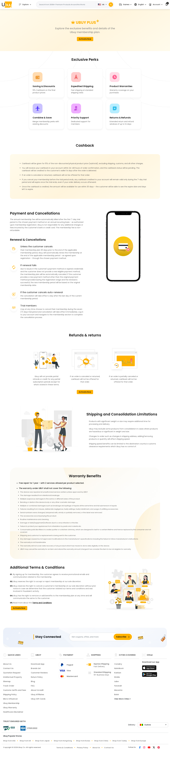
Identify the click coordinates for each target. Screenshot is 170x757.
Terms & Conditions (64, 747)
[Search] (111, 4)
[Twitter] (154, 747)
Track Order (8, 686)
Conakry (118, 664)
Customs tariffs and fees (14, 690)
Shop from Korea (83, 741)
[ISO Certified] (27, 728)
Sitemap (7, 681)
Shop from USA (9, 741)
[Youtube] (149, 747)
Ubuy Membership (11, 703)
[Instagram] (144, 747)
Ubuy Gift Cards (38, 699)
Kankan (117, 672)
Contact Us (8, 668)
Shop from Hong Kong (63, 741)
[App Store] (149, 668)
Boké (116, 694)
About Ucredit (37, 690)
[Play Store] (149, 675)
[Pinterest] (158, 747)
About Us (7, 664)
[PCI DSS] (9, 728)
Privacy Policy (82, 747)
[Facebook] (140, 747)
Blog (33, 681)
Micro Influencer (10, 699)
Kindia (117, 677)
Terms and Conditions (42, 602)
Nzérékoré (118, 668)
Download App (37, 664)
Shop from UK (25, 741)
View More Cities (122, 699)
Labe (116, 681)
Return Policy (37, 677)
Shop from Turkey (119, 741)
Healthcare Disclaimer (13, 712)
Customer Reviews (39, 672)
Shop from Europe (138, 741)
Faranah (118, 686)
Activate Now (85, 39)
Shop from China (101, 741)
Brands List (36, 668)
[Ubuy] (7, 4)
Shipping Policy (10, 694)
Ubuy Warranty (10, 707)
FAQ (32, 686)
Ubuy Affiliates (37, 694)
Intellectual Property (12, 677)
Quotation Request (11, 672)
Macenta (118, 690)
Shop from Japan (42, 741)
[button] (125, 4)
